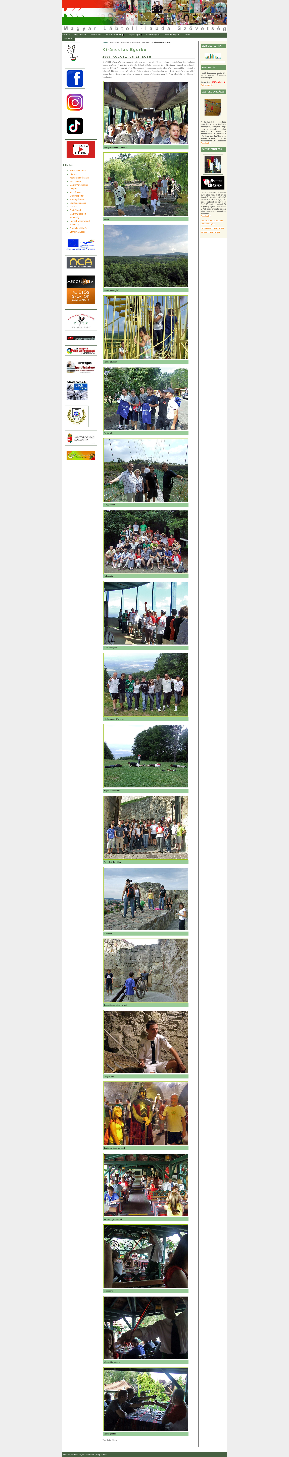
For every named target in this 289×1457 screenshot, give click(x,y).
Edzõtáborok (75, 210)
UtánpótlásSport (77, 232)
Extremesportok (77, 196)
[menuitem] (66, 35)
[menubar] (129, 37)
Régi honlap (80, 35)
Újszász (73, 174)
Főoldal (66, 35)
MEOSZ (73, 207)
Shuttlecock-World (78, 170)
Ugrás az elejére (87, 1454)
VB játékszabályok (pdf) (210, 232)
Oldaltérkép (95, 35)
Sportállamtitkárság (78, 228)
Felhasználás (207, 85)
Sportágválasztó (77, 199)
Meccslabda (75, 181)
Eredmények (152, 35)
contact (74, 1454)
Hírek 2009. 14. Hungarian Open (133, 42)
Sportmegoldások (78, 203)
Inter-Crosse (75, 192)
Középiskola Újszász (79, 178)
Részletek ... (206, 143)
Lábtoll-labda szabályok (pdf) (212, 228)
